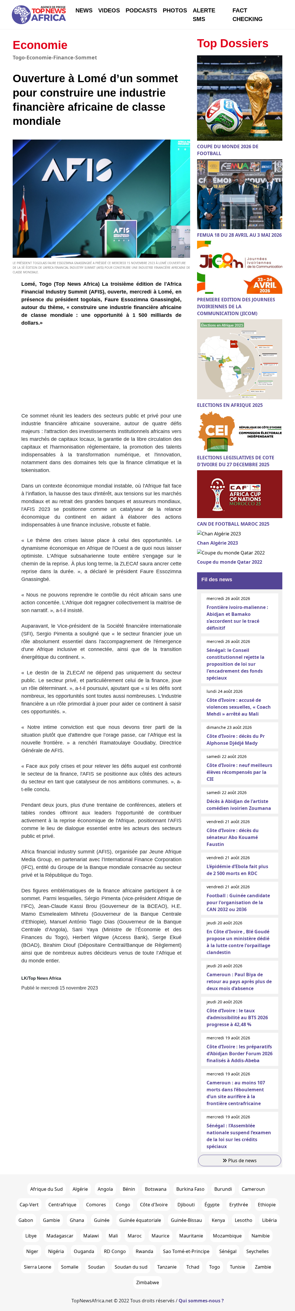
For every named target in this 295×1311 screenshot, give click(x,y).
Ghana (77, 1220)
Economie (40, 45)
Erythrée (238, 1204)
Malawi (91, 1236)
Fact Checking (247, 14)
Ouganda (84, 1251)
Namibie (260, 1236)
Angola (105, 1189)
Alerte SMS (204, 14)
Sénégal (228, 1251)
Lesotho (243, 1220)
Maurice (160, 1236)
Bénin (129, 1189)
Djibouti (186, 1204)
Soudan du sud (131, 1267)
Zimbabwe (147, 1282)
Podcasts (141, 10)
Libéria (269, 1220)
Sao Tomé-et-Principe (186, 1251)
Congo (123, 1204)
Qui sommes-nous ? (201, 1300)
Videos (109, 10)
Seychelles (257, 1251)
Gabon (25, 1220)
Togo (214, 1267)
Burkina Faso (190, 1189)
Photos (175, 10)
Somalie (69, 1267)
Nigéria (56, 1251)
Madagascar (59, 1236)
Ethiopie (267, 1204)
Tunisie (237, 1267)
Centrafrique (62, 1204)
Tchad (192, 1267)
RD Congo (115, 1251)
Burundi (223, 1189)
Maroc (135, 1236)
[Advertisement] (101, 371)
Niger (32, 1251)
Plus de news (242, 1160)
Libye (31, 1236)
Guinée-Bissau (186, 1220)
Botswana (156, 1189)
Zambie (263, 1267)
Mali (113, 1236)
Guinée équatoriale (140, 1220)
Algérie (80, 1189)
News (83, 10)
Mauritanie (191, 1236)
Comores (96, 1204)
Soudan (96, 1267)
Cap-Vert (29, 1204)
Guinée (101, 1220)
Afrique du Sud (46, 1189)
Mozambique (227, 1236)
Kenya (218, 1220)
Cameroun (253, 1189)
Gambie (51, 1220)
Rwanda (144, 1251)
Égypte (212, 1204)
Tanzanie (167, 1267)
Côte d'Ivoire (154, 1204)
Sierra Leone (37, 1267)
